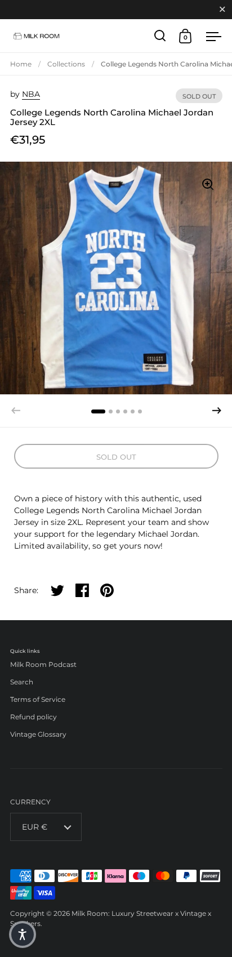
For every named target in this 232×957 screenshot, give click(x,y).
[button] (217, 410)
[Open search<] (160, 36)
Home (21, 64)
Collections (66, 64)
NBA (31, 94)
